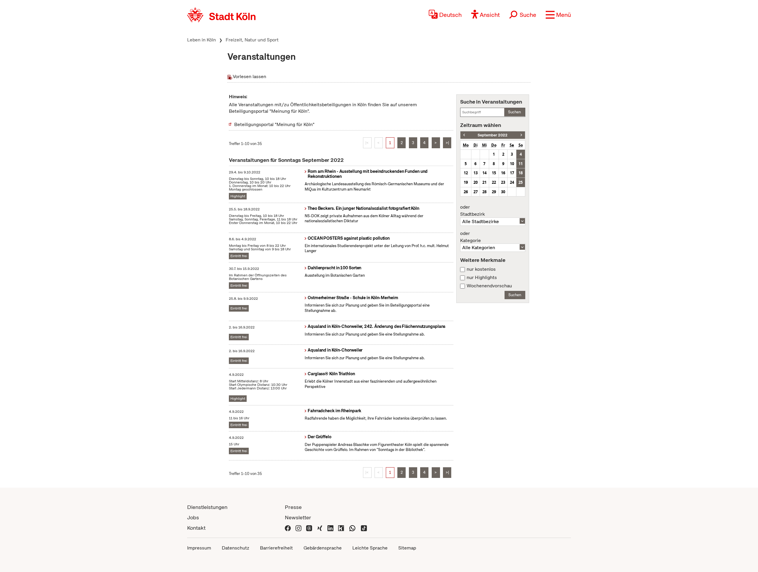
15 (494, 172)
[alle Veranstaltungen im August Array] (464, 135)
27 (475, 191)
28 (484, 191)
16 (503, 172)
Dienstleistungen (207, 507)
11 (520, 163)
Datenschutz (235, 548)
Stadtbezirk (472, 210)
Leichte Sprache (370, 548)
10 (512, 163)
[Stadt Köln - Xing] (320, 528)
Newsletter (298, 517)
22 (494, 182)
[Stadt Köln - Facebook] (288, 528)
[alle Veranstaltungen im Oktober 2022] (521, 135)
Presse (293, 507)
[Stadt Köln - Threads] (309, 528)
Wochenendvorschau (489, 285)
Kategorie (470, 237)
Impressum (199, 548)
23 (503, 182)
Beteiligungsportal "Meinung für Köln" (274, 124)
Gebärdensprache (322, 548)
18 (520, 172)
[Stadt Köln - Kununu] (341, 528)
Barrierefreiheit (276, 548)
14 (484, 172)
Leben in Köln (201, 40)
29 (494, 191)
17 (512, 172)
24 (512, 182)
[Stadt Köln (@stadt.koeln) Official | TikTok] (364, 528)
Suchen (514, 112)
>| (447, 142)
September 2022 (493, 135)
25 (520, 182)
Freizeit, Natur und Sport (252, 40)
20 (475, 182)
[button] (558, 14)
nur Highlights (482, 277)
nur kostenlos (481, 269)
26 (466, 191)
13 (475, 172)
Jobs (193, 517)
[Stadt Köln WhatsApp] (352, 528)
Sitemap (407, 548)
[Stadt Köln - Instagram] (298, 528)
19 (466, 182)
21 (484, 182)
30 (503, 191)
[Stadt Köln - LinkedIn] (330, 528)
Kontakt (196, 527)
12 (466, 172)
